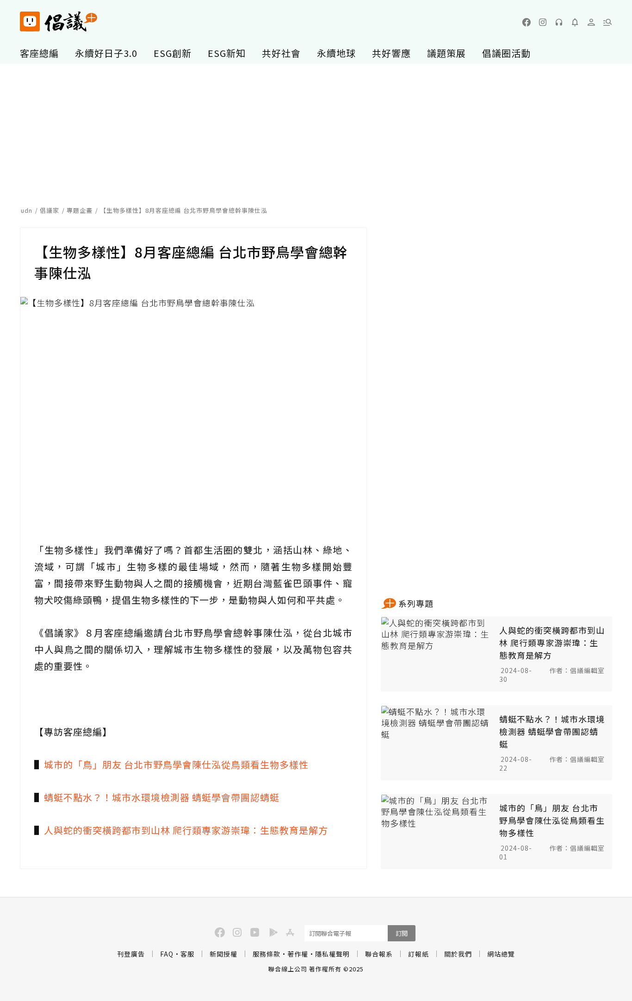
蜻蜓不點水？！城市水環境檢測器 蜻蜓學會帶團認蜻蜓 (161, 797)
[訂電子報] (575, 22)
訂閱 (402, 933)
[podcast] (559, 22)
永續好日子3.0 (106, 53)
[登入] (591, 22)
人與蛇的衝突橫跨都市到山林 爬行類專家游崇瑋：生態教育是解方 (186, 830)
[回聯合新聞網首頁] (30, 21)
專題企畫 (80, 210)
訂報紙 (418, 954)
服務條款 (266, 954)
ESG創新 (173, 53)
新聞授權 (223, 954)
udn (26, 210)
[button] (607, 22)
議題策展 (446, 53)
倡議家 (49, 210)
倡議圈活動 (506, 53)
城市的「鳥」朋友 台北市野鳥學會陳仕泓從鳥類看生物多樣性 (176, 764)
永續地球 (336, 53)
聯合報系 (379, 954)
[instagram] (542, 22)
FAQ (166, 954)
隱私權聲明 (332, 954)
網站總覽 (501, 954)
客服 (187, 954)
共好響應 (391, 53)
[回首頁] (58, 21)
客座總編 (39, 53)
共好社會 (281, 53)
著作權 (297, 954)
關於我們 (458, 954)
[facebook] (526, 22)
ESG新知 (227, 53)
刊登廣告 (131, 954)
